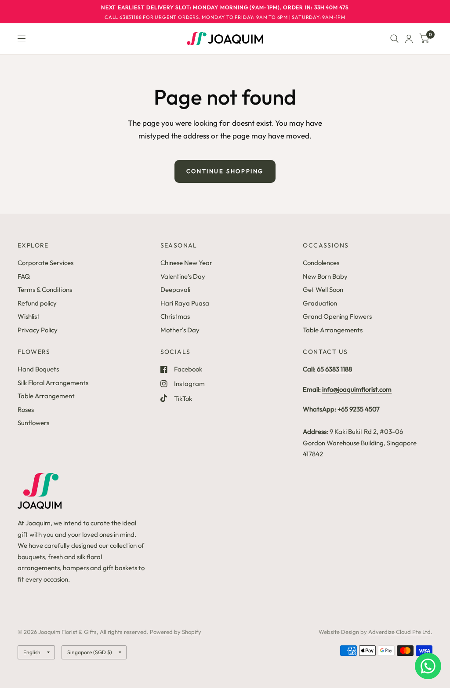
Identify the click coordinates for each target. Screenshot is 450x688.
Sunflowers (33, 423)
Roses (26, 409)
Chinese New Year (186, 262)
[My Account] (409, 38)
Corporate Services (45, 262)
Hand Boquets (38, 369)
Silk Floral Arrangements (53, 383)
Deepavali (175, 289)
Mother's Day (180, 330)
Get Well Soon (323, 289)
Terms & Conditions (45, 289)
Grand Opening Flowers (337, 316)
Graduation (320, 303)
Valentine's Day (182, 276)
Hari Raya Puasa (184, 303)
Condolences (321, 262)
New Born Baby (325, 276)
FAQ (24, 276)
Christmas (175, 316)
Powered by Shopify (175, 631)
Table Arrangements (333, 330)
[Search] (394, 38)
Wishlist (29, 316)
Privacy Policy (38, 330)
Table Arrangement (46, 396)
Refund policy (37, 303)
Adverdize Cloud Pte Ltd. (400, 631)
